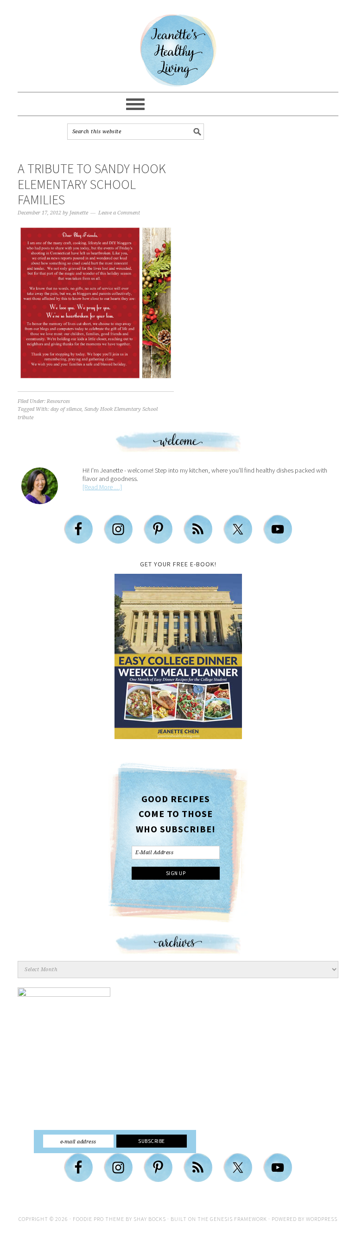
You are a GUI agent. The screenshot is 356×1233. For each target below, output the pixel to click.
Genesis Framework (238, 1218)
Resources (58, 401)
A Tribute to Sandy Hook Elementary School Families (92, 184)
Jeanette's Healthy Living (178, 50)
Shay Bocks (150, 1218)
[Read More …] (102, 487)
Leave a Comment (119, 213)
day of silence (66, 409)
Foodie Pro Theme (98, 1218)
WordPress (321, 1218)
